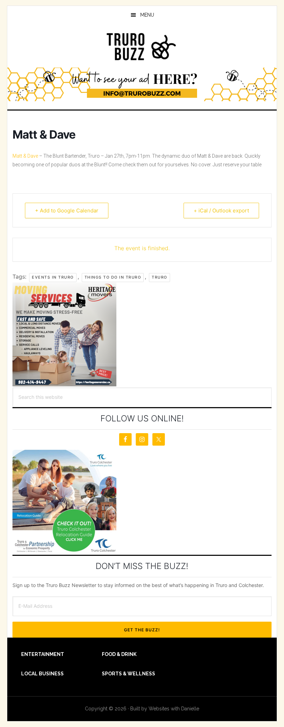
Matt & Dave (25, 156)
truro (159, 277)
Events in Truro (53, 277)
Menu (147, 15)
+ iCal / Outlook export (221, 210)
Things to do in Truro (113, 277)
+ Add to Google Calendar (66, 210)
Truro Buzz (142, 46)
